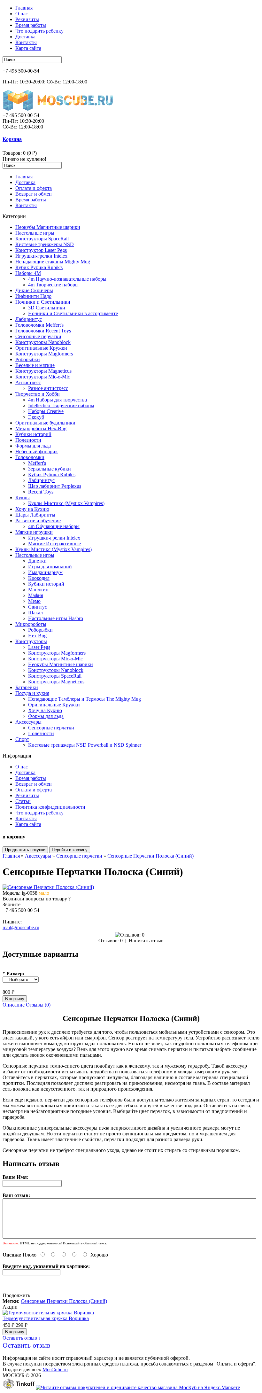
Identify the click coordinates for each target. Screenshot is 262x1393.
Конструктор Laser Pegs (41, 250)
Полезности (28, 440)
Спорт (22, 739)
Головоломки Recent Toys (43, 330)
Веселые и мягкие (35, 365)
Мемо (34, 601)
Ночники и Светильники (42, 302)
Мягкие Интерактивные (54, 543)
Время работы (30, 25)
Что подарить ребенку (39, 31)
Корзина (12, 139)
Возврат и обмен (33, 194)
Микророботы (30, 624)
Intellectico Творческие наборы (61, 405)
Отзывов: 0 (110, 940)
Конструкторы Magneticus (43, 371)
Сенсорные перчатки (38, 336)
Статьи (23, 801)
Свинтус (37, 607)
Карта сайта (28, 48)
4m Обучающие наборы (54, 526)
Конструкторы (31, 641)
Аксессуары (28, 722)
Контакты (26, 42)
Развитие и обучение (38, 520)
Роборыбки (27, 359)
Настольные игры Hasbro (55, 618)
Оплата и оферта (33, 188)
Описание (14, 1005)
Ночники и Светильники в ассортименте (73, 313)
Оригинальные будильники (45, 422)
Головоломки (29, 457)
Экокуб (36, 417)
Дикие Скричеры (34, 290)
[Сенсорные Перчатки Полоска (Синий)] (48, 887)
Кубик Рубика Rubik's (39, 267)
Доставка (25, 36)
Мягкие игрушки (34, 532)
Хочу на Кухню (32, 509)
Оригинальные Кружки (41, 348)
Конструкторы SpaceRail (42, 238)
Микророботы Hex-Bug (40, 428)
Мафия (35, 595)
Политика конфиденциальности (50, 807)
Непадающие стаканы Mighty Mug (52, 261)
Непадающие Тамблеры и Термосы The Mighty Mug (84, 699)
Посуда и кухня (32, 693)
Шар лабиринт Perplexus (54, 486)
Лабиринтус (28, 319)
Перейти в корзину (70, 849)
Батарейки (26, 687)
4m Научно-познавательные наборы (67, 279)
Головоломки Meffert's (39, 325)
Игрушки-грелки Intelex (41, 256)
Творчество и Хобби (37, 394)
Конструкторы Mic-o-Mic (42, 376)
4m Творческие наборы (53, 284)
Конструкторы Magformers (44, 353)
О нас (21, 13)
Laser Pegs (39, 647)
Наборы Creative (46, 411)
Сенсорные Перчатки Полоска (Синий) (150, 856)
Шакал (35, 612)
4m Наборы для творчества (57, 399)
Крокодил (39, 578)
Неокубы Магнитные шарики (47, 227)
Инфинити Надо (33, 296)
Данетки (37, 561)
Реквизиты (27, 19)
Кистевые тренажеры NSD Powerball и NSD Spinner (84, 745)
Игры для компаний (50, 566)
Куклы (22, 497)
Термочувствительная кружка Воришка (46, 1318)
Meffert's (37, 463)
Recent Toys (40, 491)
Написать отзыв (146, 940)
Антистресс (28, 382)
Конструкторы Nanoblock (43, 342)
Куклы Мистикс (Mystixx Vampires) (66, 503)
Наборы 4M (28, 273)
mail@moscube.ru (21, 927)
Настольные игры (34, 233)
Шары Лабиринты (35, 515)
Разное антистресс (48, 388)
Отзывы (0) (38, 1005)
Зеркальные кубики (49, 468)
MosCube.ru (55, 1369)
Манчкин (38, 589)
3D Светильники (46, 307)
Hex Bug (37, 635)
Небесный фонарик (36, 451)
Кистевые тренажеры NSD (44, 244)
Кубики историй (33, 434)
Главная (24, 8)
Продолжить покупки (25, 849)
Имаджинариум (45, 572)
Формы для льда (33, 445)
